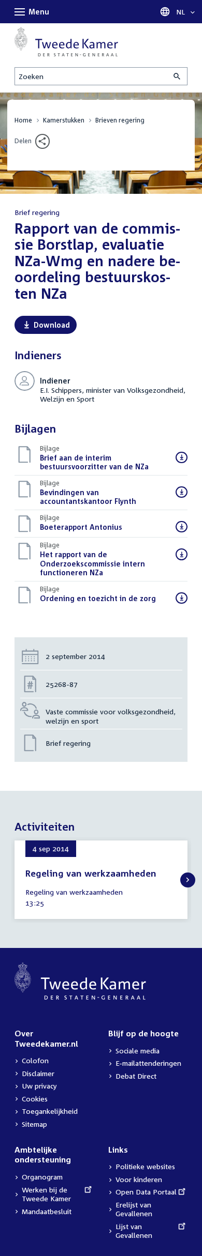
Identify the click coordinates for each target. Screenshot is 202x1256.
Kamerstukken (63, 120)
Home (23, 120)
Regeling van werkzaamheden (90, 873)
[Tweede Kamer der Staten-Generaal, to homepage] (66, 41)
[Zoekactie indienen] (177, 76)
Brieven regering (120, 120)
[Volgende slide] (187, 879)
